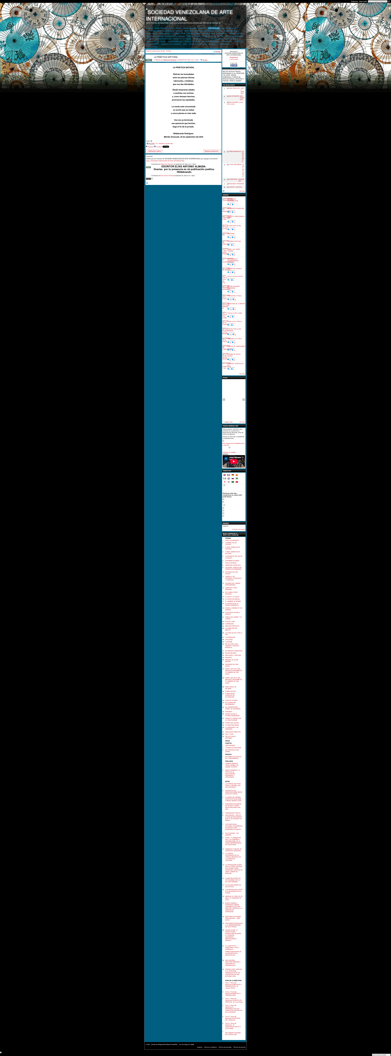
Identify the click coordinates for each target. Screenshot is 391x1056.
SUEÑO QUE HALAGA (232, 723)
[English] (225, 475)
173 (231, 335)
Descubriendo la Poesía (234, 296)
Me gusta (151, 144)
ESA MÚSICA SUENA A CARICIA (232, 613)
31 (230, 230)
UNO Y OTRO (229, 734)
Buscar (389, 1)
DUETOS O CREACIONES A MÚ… (236, 217)
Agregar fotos (229, 422)
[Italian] (225, 478)
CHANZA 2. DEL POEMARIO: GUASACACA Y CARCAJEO (233, 578)
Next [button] (243, 399)
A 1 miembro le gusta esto (164, 143)
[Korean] (229, 481)
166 (231, 300)
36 (230, 238)
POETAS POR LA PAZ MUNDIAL (234, 330)
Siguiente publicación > (212, 151)
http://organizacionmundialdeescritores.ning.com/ (234, 444)
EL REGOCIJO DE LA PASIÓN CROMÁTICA (231, 604)
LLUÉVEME (228, 642)
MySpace (151, 147)
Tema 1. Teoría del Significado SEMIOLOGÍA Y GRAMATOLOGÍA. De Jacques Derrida (233, 985)
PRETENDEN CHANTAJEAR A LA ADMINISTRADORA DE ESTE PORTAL (234, 925)
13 (230, 292)
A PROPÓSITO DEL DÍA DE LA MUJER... (233, 557)
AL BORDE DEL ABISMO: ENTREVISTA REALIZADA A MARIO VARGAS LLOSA (233, 799)
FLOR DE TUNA (230, 621)
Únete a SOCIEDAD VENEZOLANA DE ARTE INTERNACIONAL (165, 161)
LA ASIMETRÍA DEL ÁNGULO (231, 629)
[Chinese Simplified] (237, 481)
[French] (229, 475)
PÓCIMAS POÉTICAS (234, 241)
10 (234, 212)
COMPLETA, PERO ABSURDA (231, 588)
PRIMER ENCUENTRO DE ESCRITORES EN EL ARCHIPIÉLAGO (233, 953)
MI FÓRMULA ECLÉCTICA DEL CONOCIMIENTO (233, 757)
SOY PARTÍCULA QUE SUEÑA (232, 751)
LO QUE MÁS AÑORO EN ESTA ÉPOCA (233, 886)
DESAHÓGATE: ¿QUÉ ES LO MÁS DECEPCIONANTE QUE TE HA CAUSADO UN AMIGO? (233, 817)
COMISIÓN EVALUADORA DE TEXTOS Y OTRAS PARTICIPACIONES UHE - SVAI (233, 806)
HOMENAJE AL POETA (234, 339)
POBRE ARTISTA (230, 691)
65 (230, 265)
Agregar (218, 51)
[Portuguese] (237, 478)
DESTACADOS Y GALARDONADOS (233, 260)
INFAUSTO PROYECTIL (232, 626)
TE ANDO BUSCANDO (232, 725)
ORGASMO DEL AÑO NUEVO (231, 665)
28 (234, 238)
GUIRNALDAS (229, 624)
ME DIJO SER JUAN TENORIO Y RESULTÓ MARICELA (232, 645)
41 (235, 309)
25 (230, 205)
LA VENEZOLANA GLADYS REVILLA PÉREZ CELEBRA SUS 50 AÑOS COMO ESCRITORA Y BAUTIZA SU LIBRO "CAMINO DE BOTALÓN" (234, 869)
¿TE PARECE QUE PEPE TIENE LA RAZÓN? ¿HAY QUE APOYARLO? (233, 785)
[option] (233, 399)
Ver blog (205, 60)
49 (230, 360)
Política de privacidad (225, 1047)
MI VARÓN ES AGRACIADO (233, 651)
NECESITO (228, 657)
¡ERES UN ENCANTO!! (232, 540)
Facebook (159, 147)
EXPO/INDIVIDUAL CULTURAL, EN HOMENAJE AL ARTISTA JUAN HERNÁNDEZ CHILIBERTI (233, 826)
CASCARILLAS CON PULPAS (231, 573)
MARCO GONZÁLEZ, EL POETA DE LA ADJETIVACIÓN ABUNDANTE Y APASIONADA (232, 773)
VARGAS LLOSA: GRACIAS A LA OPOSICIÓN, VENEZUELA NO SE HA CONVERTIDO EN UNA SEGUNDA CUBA (233, 972)
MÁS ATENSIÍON (242, 98)
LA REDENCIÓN (230, 637)
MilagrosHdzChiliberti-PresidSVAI (167, 1044)
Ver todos (242, 191)
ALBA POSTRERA (230, 563)
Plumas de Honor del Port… (235, 276)
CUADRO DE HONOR (229, 452)
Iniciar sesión (363, 1)
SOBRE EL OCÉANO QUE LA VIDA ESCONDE (233, 719)
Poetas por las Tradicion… (235, 321)
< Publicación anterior (154, 151)
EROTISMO (230, 234)
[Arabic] (233, 481)
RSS (147, 183)
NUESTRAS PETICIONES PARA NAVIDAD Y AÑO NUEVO (233, 918)
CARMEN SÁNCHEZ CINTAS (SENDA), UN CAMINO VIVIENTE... (231, 765)
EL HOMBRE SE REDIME (233, 601)
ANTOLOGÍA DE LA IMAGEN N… (236, 304)
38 (230, 255)
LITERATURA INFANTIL (234, 269)
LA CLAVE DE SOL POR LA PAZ (233, 633)
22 (234, 273)
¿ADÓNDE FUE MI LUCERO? (231, 543)
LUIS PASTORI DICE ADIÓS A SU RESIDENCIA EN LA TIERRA (233, 891)
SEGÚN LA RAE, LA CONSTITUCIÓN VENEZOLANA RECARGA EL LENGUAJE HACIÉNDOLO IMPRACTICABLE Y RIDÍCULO (233, 935)
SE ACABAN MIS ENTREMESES (230, 703)
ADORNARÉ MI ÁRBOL (232, 561)
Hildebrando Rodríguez (169, 60)
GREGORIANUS (230, 745)
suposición (239, 187)
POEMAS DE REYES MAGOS (234, 355)
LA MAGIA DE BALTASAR (233, 748)
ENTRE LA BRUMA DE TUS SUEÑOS (233, 609)
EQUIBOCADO (241, 180)
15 (234, 222)
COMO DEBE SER (242, 90)
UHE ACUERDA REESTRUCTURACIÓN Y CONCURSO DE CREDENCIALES (233, 962)
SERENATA (228, 712)
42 (234, 255)
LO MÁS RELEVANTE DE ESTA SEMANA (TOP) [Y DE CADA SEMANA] (233, 880)
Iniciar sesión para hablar (379, 1054)
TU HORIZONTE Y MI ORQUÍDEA (231, 728)
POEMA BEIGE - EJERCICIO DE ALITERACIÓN (230, 695)
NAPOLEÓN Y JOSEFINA (233, 655)
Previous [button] (224, 399)
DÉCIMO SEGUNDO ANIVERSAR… (233, 287)
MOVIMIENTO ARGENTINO (235, 208)
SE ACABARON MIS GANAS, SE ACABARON (232, 708)
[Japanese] (225, 481)
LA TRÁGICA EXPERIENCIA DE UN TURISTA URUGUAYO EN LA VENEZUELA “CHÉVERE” (233, 856)
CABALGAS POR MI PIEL (233, 565)
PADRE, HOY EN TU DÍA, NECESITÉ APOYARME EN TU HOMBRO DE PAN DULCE (233, 671)
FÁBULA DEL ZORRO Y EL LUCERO (233, 618)
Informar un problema (210, 1047)
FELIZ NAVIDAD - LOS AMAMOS (232, 834)
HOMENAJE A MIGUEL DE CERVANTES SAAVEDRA (233, 850)
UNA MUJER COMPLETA (233, 732)
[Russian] (233, 478)
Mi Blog (168, 51)
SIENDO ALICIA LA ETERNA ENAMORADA (232, 715)
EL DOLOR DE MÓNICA (232, 599)
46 (230, 343)
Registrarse (354, 1)
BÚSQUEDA (240, 184)
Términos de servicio (239, 1047)
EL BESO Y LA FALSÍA (232, 597)
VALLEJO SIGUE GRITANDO (230, 737)
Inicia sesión (234, 59)
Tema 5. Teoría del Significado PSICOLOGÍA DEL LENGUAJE (232, 1018)
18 (234, 350)
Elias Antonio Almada (166, 175)
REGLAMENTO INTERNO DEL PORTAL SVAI (233, 1033)
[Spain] (237, 475)
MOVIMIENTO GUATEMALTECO (232, 200)
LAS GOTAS (229, 639)
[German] (233, 475)
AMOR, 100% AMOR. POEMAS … (233, 250)
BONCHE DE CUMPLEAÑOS (236, 346)
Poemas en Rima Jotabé (234, 313)
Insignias (199, 1047)
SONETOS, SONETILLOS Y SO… (235, 364)
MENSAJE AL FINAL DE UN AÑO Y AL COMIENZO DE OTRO (233, 898)
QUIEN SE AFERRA (231, 700)
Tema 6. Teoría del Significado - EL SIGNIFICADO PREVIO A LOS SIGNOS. (233, 1025)
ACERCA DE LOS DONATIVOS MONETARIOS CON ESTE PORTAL (233, 792)
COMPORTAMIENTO (243, 156)
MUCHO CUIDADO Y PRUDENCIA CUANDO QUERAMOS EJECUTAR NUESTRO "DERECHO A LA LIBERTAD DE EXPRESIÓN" (233, 907)
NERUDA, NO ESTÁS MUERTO (231, 660)
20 (234, 265)
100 (231, 309)
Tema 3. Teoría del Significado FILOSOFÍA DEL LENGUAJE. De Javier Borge (234, 1000)
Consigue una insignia (238, 529)
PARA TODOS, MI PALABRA (230, 687)
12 (230, 350)
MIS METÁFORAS (230, 653)
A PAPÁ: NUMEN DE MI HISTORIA (232, 548)
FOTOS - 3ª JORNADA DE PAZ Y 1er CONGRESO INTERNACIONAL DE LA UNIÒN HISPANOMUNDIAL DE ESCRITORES (233, 841)
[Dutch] (229, 478)
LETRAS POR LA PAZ (234, 226)
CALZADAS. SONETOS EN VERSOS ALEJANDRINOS (233, 568)
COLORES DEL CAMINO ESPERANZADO (232, 584)
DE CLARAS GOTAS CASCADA (231, 593)
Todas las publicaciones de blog (155, 51)
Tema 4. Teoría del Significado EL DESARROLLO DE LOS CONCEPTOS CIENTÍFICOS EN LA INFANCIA (233, 1008)
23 (230, 222)
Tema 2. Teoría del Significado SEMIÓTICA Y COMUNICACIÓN (233, 993)
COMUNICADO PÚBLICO (233, 813)
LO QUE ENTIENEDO (243, 170)
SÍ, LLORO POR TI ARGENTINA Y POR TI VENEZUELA (232, 947)
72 (230, 212)
